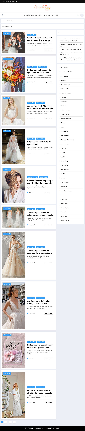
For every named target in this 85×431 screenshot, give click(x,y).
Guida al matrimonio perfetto (67, 140)
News (23, 15)
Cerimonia (63, 106)
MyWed (63, 174)
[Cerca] (77, 15)
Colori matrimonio (65, 110)
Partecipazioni (41, 341)
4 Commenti (32, 313)
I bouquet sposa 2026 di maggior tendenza (71, 49)
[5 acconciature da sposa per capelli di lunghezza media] (13, 185)
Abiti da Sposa (30, 15)
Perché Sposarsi (64, 182)
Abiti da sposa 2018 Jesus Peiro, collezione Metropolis (40, 107)
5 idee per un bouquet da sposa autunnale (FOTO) (39, 71)
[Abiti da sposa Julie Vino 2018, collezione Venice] (13, 305)
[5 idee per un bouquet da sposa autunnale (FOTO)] (13, 74)
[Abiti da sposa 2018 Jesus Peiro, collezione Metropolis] (13, 110)
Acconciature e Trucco (41, 15)
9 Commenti (32, 225)
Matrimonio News (65, 169)
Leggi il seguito (48, 50)
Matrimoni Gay (64, 161)
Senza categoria (64, 208)
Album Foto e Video (65, 93)
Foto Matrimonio (31, 34)
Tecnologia (63, 212)
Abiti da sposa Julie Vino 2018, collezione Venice (38, 302)
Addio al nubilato (65, 89)
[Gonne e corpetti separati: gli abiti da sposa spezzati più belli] (13, 395)
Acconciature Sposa (32, 177)
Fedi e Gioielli (64, 131)
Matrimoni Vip (64, 165)
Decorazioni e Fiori (53, 15)
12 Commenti (32, 358)
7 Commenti (32, 118)
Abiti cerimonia (64, 67)
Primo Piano (64, 186)
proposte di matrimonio (66, 191)
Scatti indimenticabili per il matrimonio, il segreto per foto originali (39, 39)
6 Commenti (32, 402)
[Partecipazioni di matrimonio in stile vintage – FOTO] (13, 350)
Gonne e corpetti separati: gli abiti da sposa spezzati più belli (39, 391)
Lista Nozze (63, 148)
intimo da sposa (64, 144)
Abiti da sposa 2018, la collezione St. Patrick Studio (40, 214)
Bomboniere (64, 101)
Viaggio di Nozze (65, 220)
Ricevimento (64, 199)
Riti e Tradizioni (64, 203)
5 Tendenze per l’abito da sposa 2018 (39, 143)
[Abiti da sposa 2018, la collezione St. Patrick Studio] (13, 217)
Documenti (63, 123)
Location (63, 157)
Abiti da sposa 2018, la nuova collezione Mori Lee (39, 252)
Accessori (63, 80)
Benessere (63, 97)
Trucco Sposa (64, 216)
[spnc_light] (82, 15)
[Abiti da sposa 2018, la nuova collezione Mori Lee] (13, 255)
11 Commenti (32, 154)
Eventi (62, 127)
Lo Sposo (63, 152)
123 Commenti (32, 192)
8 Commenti (32, 50)
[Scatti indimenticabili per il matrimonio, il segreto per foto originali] (13, 42)
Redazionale (64, 195)
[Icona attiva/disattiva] (2, 15)
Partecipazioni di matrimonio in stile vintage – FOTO (40, 346)
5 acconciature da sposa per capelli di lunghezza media (40, 181)
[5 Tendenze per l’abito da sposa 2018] (13, 146)
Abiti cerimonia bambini (66, 72)
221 (10, 422)
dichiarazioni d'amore (66, 118)
